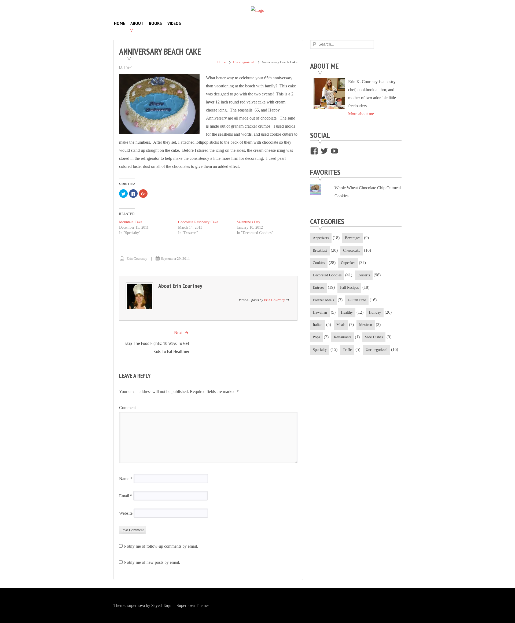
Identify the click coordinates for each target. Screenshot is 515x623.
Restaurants (342, 337)
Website (126, 513)
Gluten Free (357, 300)
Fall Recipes (349, 287)
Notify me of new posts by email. (152, 562)
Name (126, 478)
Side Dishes (374, 337)
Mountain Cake (130, 222)
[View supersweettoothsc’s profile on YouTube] (334, 151)
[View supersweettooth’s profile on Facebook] (314, 151)
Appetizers (321, 238)
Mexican (365, 325)
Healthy (347, 312)
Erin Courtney (137, 259)
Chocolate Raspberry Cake (198, 222)
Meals (340, 325)
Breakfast (320, 251)
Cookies (319, 263)
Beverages (352, 238)
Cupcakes (348, 263)
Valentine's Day (248, 222)
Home (119, 23)
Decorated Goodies (327, 275)
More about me (361, 114)
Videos (174, 23)
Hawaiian (320, 312)
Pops (316, 337)
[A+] (129, 67)
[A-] (122, 67)
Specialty (320, 350)
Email (125, 496)
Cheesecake (351, 251)
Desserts (364, 275)
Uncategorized (243, 62)
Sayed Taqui (161, 605)
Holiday (375, 312)
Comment (127, 407)
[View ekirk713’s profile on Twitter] (324, 151)
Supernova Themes (192, 605)
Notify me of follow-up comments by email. (161, 546)
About (137, 23)
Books (155, 23)
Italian (317, 325)
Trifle (347, 350)
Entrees (318, 287)
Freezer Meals (323, 300)
